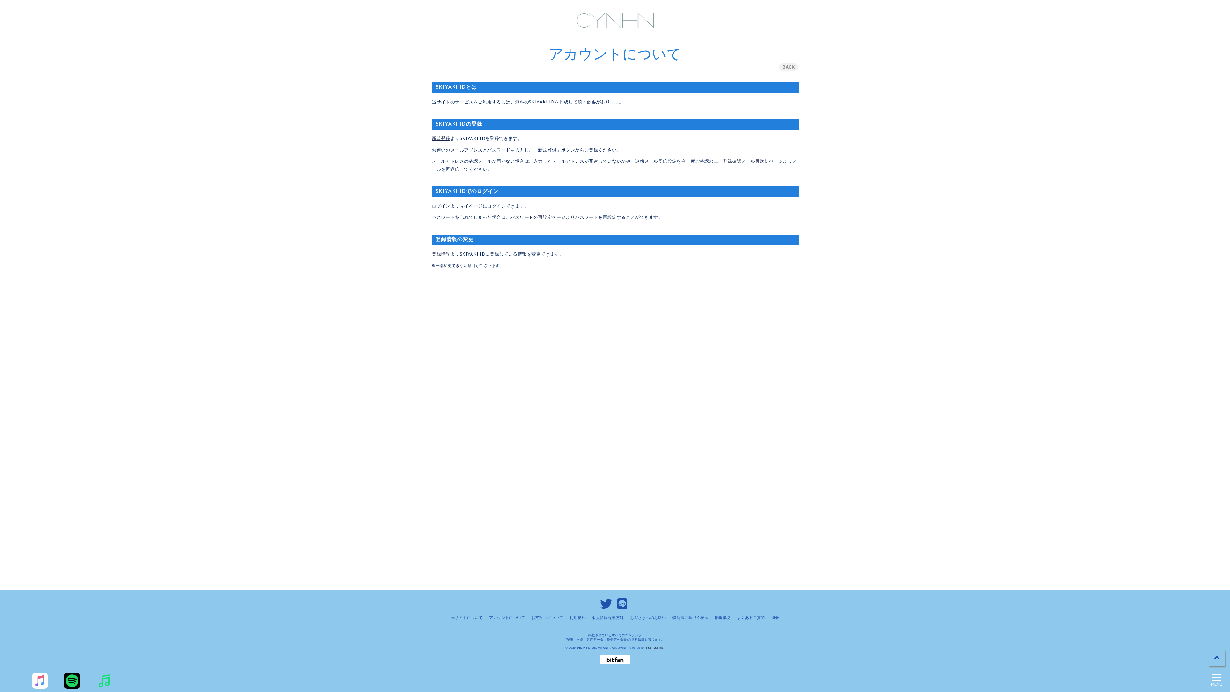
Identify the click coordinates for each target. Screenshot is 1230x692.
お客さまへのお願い (648, 617)
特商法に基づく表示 (690, 617)
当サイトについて (467, 617)
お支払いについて (547, 617)
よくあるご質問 (751, 617)
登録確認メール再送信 (746, 161)
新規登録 (441, 138)
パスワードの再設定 (531, 217)
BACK (789, 67)
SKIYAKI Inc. (655, 647)
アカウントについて (507, 617)
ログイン (441, 206)
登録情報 (441, 254)
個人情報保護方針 (608, 617)
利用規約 (578, 617)
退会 (775, 617)
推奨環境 (723, 617)
